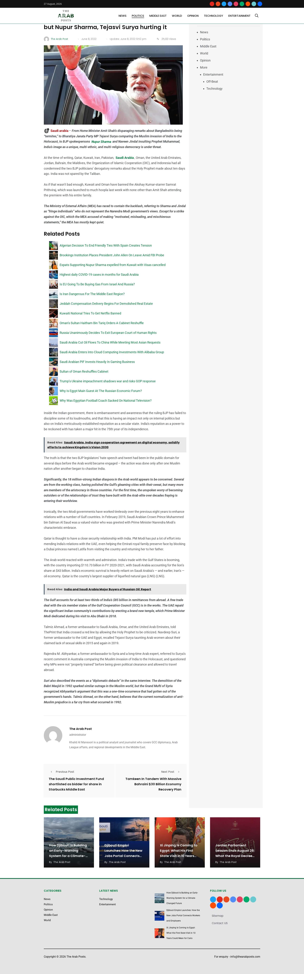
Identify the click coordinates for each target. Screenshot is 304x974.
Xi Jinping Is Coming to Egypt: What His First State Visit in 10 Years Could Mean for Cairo (180, 932)
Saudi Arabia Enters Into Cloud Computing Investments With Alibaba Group (112, 352)
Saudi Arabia (125, 158)
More (203, 67)
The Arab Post (80, 729)
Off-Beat (212, 81)
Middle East (158, 16)
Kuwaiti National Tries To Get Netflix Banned (90, 313)
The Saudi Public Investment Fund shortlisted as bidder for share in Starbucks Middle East (76, 784)
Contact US (220, 923)
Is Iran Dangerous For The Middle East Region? (92, 294)
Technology (213, 16)
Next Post (167, 772)
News (122, 16)
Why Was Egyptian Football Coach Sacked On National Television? (106, 400)
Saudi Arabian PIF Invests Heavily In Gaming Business (97, 362)
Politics (138, 16)
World (177, 16)
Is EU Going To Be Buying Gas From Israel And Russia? (97, 284)
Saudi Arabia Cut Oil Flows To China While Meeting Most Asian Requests (110, 342)
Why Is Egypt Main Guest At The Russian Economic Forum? (101, 391)
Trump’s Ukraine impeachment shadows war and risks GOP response (108, 381)
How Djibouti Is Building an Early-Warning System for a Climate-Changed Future (182, 898)
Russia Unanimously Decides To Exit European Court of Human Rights (108, 333)
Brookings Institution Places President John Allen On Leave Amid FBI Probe (112, 255)
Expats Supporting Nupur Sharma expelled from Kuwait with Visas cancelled (113, 265)
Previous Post (65, 772)
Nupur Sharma (101, 141)
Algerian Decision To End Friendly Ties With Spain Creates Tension (106, 245)
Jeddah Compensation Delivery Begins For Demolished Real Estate (106, 303)
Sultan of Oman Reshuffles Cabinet (84, 371)
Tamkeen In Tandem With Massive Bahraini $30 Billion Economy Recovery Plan (153, 784)
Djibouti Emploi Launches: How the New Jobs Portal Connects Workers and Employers (183, 915)
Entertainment (239, 16)
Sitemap (217, 916)
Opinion (193, 16)
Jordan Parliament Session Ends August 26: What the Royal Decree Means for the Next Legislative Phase (235, 856)
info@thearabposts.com (245, 956)
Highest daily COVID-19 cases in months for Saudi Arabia (99, 274)
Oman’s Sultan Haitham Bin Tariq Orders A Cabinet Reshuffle (102, 323)
